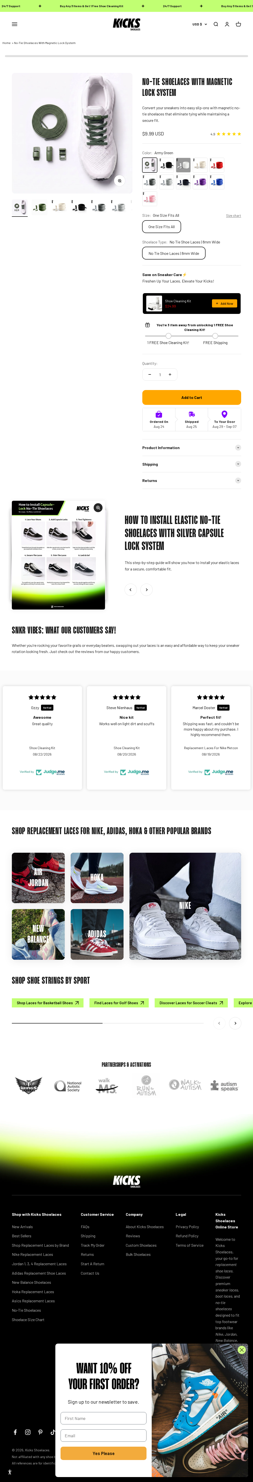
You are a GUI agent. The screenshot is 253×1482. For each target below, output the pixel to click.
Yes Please (104, 1453)
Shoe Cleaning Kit (178, 301)
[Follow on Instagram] (27, 1432)
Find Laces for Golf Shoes (116, 1003)
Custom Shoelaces (141, 1245)
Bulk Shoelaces (138, 1254)
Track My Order (93, 1245)
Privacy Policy (187, 1226)
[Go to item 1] (20, 208)
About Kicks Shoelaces (145, 1226)
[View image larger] (58, 555)
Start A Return (92, 1263)
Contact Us (90, 1273)
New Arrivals (22, 1226)
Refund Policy (187, 1235)
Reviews (133, 1235)
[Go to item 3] (59, 208)
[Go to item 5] (99, 208)
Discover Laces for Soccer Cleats (188, 1003)
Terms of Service (190, 1245)
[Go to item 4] (79, 208)
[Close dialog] (241, 1350)
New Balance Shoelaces (31, 1282)
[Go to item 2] (39, 208)
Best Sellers (21, 1235)
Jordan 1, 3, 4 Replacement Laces (39, 1263)
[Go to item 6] (118, 208)
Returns (87, 1254)
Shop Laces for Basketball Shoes (45, 1003)
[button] (10, 1472)
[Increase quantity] (170, 374)
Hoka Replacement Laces (33, 1291)
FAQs (85, 1226)
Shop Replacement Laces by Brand (40, 1245)
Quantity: (150, 363)
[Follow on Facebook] (15, 1432)
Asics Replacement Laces (33, 1300)
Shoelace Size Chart (28, 1319)
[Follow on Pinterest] (40, 1432)
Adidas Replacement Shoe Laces (39, 1273)
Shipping (88, 1235)
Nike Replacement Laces (32, 1254)
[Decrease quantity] (150, 374)
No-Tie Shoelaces (26, 1310)
